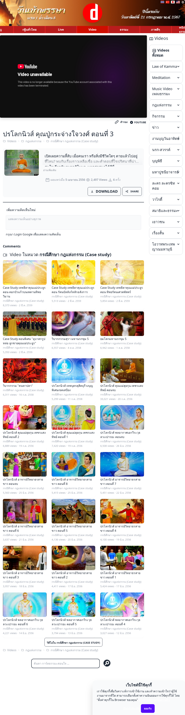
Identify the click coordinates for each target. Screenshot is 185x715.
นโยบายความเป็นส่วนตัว (154, 700)
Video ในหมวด (60, 254)
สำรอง (124, 122)
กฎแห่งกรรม (33, 141)
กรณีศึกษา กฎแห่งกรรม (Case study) (74, 141)
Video (92, 30)
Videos (11, 141)
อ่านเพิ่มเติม (49, 170)
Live (61, 30)
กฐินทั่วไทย (29, 30)
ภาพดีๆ (155, 30)
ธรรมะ (124, 30)
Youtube (140, 122)
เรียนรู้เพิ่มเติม (131, 708)
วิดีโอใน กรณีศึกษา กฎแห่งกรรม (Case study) (73, 642)
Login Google (23, 234)
